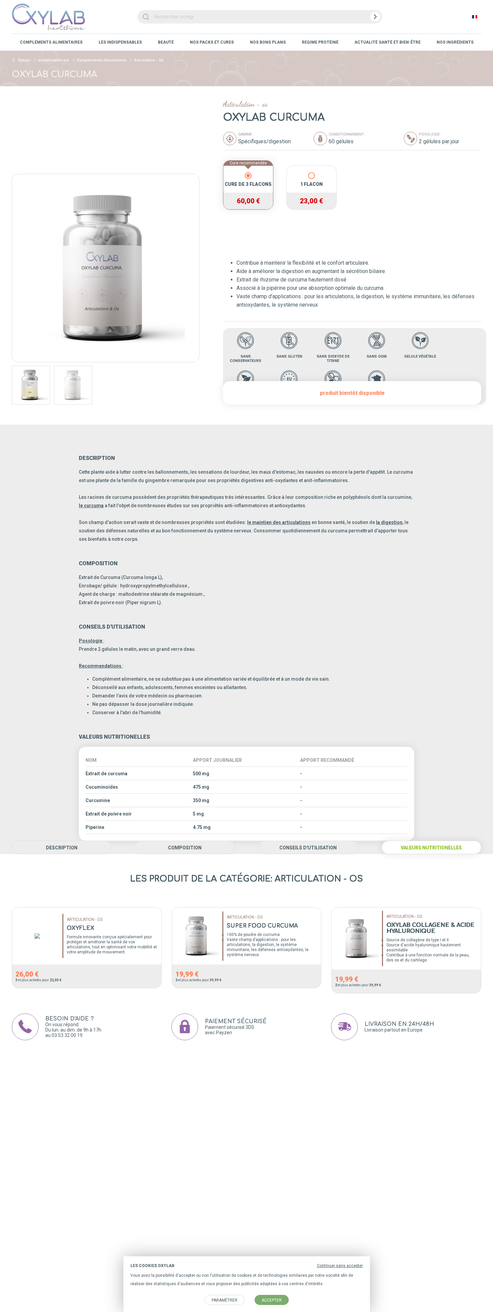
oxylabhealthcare (53, 60)
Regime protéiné (320, 42)
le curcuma (91, 505)
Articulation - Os (149, 60)
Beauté (166, 42)
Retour (23, 60)
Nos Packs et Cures (212, 42)
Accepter (272, 1300)
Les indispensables (120, 42)
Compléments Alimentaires (51, 42)
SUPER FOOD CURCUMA (262, 926)
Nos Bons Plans (268, 42)
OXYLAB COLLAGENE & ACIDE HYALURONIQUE (430, 928)
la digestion (389, 522)
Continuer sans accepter (340, 1265)
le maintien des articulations (279, 522)
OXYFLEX (80, 928)
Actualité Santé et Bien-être (387, 42)
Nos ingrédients (455, 42)
